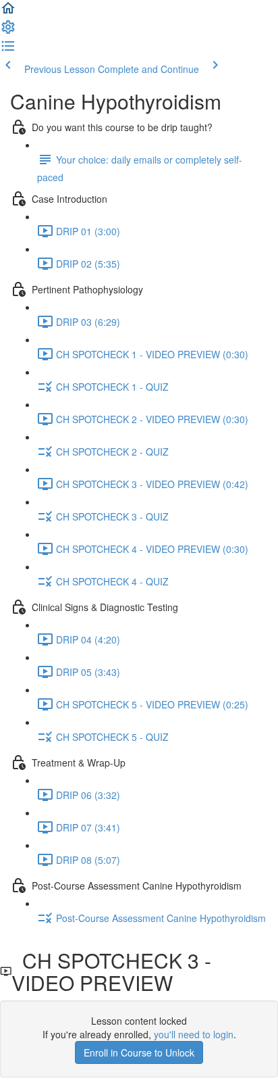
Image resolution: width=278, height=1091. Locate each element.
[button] (8, 12)
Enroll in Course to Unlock (139, 1052)
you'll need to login (193, 1034)
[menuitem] (8, 31)
